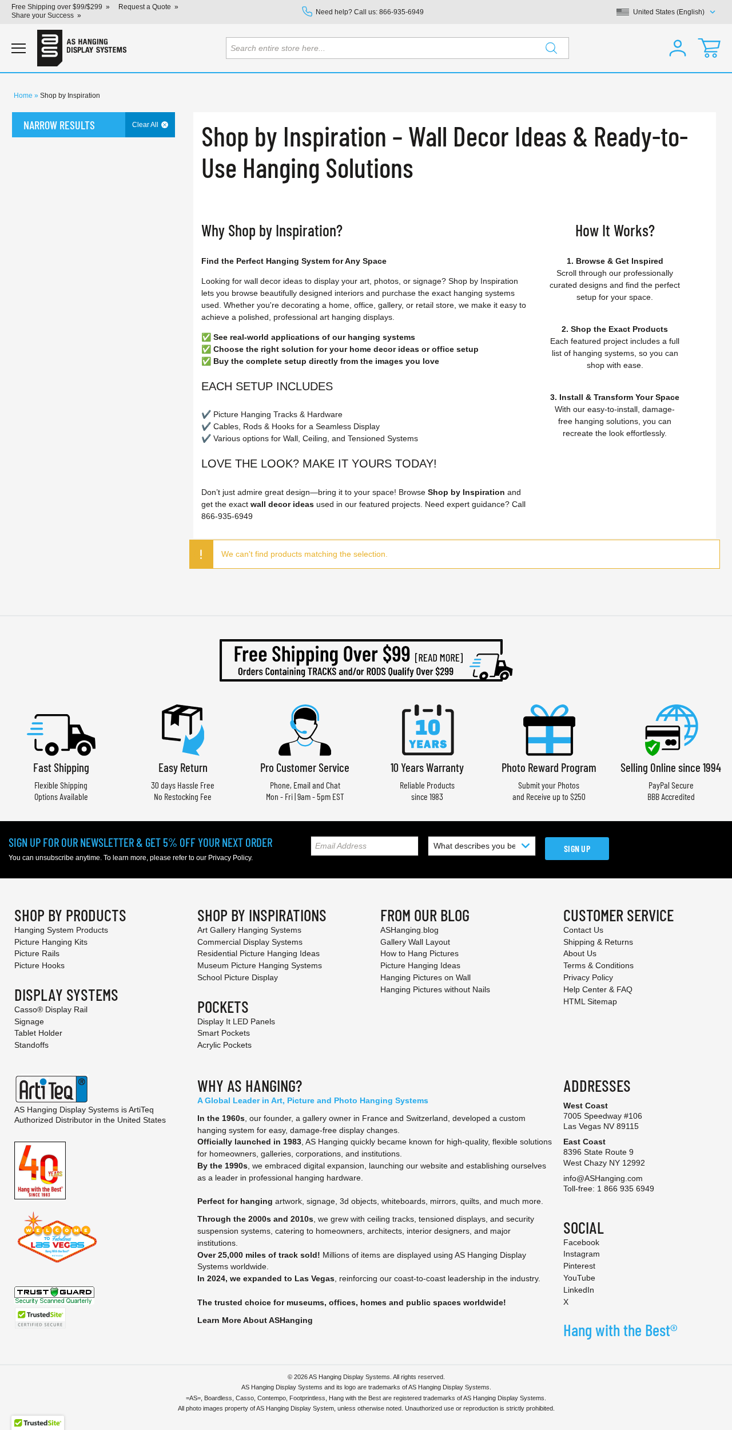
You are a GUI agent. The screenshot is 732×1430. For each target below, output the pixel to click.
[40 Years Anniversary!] (40, 1169)
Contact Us (583, 929)
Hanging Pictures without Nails (435, 989)
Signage (29, 1021)
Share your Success (42, 15)
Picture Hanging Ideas (420, 965)
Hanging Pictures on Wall (425, 977)
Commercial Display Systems (250, 941)
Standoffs (31, 1044)
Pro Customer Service (304, 767)
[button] (677, 48)
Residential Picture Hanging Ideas (258, 953)
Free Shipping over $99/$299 (56, 7)
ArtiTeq (141, 1109)
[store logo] (81, 48)
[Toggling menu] (18, 48)
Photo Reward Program (549, 767)
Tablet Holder (38, 1032)
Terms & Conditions (598, 965)
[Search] (551, 48)
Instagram (581, 1253)
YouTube (579, 1277)
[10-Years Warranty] (427, 728)
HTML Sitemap (590, 1001)
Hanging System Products (61, 929)
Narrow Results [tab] (59, 125)
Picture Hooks (39, 965)
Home (24, 96)
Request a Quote (144, 7)
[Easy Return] (183, 728)
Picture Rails (36, 953)
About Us (579, 953)
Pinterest (579, 1265)
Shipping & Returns (598, 941)
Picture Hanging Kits (50, 941)
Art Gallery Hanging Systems (249, 929)
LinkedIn (578, 1289)
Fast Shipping (61, 767)
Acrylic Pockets (224, 1044)
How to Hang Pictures (419, 953)
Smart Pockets (223, 1032)
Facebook (581, 1242)
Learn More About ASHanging (255, 1320)
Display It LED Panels (236, 1021)
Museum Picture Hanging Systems (259, 965)
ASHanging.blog (409, 929)
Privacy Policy (229, 858)
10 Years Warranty (427, 767)
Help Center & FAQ (597, 989)
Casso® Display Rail (50, 1009)
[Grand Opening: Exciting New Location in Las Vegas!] (57, 1236)
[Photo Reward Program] (549, 728)
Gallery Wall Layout (415, 941)
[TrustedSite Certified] (40, 1318)
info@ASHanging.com (603, 1178)
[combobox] (397, 48)
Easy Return (183, 767)
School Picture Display (237, 977)
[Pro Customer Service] (304, 728)
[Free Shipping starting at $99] (366, 660)
